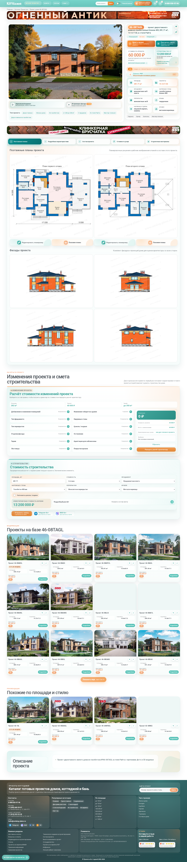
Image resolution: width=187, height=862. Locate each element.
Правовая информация (16, 847)
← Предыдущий (132, 36)
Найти (111, 3)
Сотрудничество (48, 842)
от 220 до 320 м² (68, 113)
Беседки (141, 803)
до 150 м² (98, 806)
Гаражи (141, 809)
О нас (64, 3)
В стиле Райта (95, 113)
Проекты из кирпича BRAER (17, 844)
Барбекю (142, 806)
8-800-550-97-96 (172, 3)
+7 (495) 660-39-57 (15, 807)
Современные (78, 801)
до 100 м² (98, 801)
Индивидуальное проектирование (19, 839)
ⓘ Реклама (176, 12)
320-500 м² (98, 814)
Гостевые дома (144, 816)
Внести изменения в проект (52, 839)
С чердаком (82, 113)
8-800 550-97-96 (14, 802)
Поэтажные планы (20, 141)
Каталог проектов (32, 3)
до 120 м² (98, 803)
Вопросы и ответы (14, 837)
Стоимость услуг (123, 141)
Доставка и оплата (14, 834)
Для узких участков (59, 804)
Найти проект (145, 786)
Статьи (56, 3)
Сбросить (156, 444)
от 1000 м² (98, 819)
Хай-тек (55, 811)
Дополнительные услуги (136, 63)
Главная (10, 9)
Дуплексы (142, 811)
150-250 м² (98, 809)
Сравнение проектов (15, 850)
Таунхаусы (142, 814)
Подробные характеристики (58, 141)
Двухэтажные (27, 113)
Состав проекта (88, 141)
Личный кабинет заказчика (52, 850)
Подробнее (43, 579)
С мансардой (73, 804)
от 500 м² (98, 816)
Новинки (56, 801)
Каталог (142, 36)
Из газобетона (54, 113)
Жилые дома (40, 113)
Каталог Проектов (21, 9)
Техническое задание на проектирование (56, 834)
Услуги (46, 3)
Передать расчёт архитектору (156, 449)
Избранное (46, 847)
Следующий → (151, 36)
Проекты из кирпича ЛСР (51, 844)
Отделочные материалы (160, 141)
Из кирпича (84, 807)
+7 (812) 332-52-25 (15, 814)
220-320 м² (98, 811)
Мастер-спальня (109, 113)
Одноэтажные (66, 801)
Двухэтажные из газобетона (21, 117)
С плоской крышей (59, 807)
